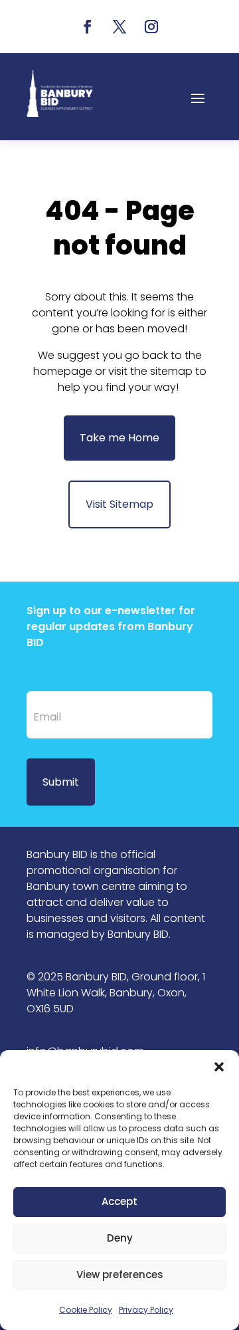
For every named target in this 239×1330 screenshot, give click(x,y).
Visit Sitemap (119, 504)
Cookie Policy (85, 1309)
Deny (120, 1238)
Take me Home (119, 437)
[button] (219, 1066)
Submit (60, 782)
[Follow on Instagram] (151, 26)
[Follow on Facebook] (87, 26)
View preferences (119, 1274)
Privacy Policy (146, 1309)
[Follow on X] (119, 26)
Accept (119, 1201)
